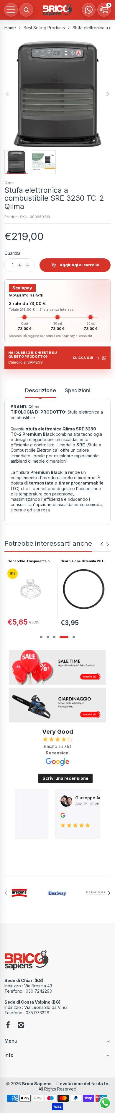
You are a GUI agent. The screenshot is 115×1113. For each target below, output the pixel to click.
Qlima (9, 183)
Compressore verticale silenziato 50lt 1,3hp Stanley (89, 561)
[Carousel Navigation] (105, 544)
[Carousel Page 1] (41, 637)
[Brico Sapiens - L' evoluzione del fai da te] (57, 10)
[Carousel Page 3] (54, 637)
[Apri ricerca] (26, 10)
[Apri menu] (11, 10)
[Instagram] (20, 1025)
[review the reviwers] (54, 816)
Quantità (12, 253)
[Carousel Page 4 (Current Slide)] (64, 637)
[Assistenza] (89, 10)
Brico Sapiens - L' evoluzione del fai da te (65, 1083)
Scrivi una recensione (65, 778)
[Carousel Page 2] (48, 637)
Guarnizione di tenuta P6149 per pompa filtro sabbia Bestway (36, 561)
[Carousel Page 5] (74, 637)
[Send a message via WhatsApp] (105, 1103)
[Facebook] (8, 1025)
